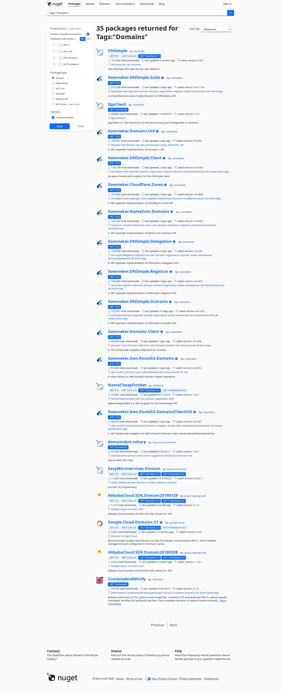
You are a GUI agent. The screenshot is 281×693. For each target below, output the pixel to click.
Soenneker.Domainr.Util (131, 131)
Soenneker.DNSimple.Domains (138, 301)
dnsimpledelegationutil (121, 258)
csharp (163, 144)
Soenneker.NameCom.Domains (138, 211)
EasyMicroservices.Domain (134, 468)
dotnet (171, 144)
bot (190, 455)
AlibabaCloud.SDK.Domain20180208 (143, 552)
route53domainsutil (152, 372)
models (151, 482)
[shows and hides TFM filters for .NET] (54, 45)
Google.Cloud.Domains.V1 (133, 522)
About (120, 678)
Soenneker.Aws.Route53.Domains (141, 358)
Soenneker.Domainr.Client (133, 331)
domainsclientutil (135, 425)
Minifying (144, 592)
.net (181, 144)
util (123, 144)
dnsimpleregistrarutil (212, 285)
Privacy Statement (190, 678)
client (125, 171)
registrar (178, 91)
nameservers (198, 91)
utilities (122, 482)
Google (126, 536)
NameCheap (118, 398)
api (128, 64)
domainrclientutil (165, 345)
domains (136, 64)
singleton (152, 198)
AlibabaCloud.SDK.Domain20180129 (143, 495)
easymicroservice (176, 469)
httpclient (133, 91)
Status (116, 651)
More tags (217, 91)
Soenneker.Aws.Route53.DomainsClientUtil (150, 411)
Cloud (133, 536)
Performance (118, 592)
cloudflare (116, 198)
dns (124, 64)
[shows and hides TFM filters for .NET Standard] (54, 58)
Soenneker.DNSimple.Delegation (140, 241)
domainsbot (170, 455)
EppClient (117, 104)
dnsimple (139, 51)
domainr (116, 144)
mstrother (138, 104)
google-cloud (176, 522)
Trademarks (211, 678)
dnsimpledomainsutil (202, 315)
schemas (161, 482)
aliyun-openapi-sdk (195, 495)
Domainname (118, 455)
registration (166, 91)
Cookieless (178, 592)
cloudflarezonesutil (193, 198)
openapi (134, 198)
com (154, 225)
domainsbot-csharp (127, 442)
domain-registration (157, 398)
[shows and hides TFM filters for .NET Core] (54, 51)
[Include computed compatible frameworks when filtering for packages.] (88, 34)
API (138, 398)
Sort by (194, 29)
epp (113, 118)
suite (125, 91)
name (148, 225)
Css (164, 592)
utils (142, 144)
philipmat (158, 385)
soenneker (177, 77)
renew (187, 91)
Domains (133, 509)
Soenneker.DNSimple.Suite (134, 77)
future (203, 592)
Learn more (75, 28)
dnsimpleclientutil (194, 171)
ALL (82, 39)
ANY (88, 39)
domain (144, 91)
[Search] (230, 13)
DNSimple (117, 50)
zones (126, 198)
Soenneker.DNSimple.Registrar (138, 271)
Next (173, 625)
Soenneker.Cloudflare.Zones (135, 184)
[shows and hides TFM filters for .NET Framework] (54, 64)
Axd (169, 592)
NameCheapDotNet (127, 385)
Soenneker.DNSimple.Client (135, 158)
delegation (128, 255)
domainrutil (152, 144)
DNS (171, 398)
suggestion (157, 455)
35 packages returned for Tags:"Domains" (137, 32)
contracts (171, 482)
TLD (143, 398)
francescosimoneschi (164, 442)
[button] (68, 28)
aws (113, 372)
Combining (132, 592)
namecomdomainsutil (203, 225)
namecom (116, 225)
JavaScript (156, 592)
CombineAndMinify (127, 579)
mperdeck (157, 579)
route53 (120, 372)
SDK (141, 509)
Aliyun (123, 509)
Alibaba (115, 509)
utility (114, 482)
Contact (53, 651)
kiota (169, 198)
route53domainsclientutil (195, 425)
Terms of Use (134, 678)
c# (177, 144)
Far (197, 592)
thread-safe (174, 425)
